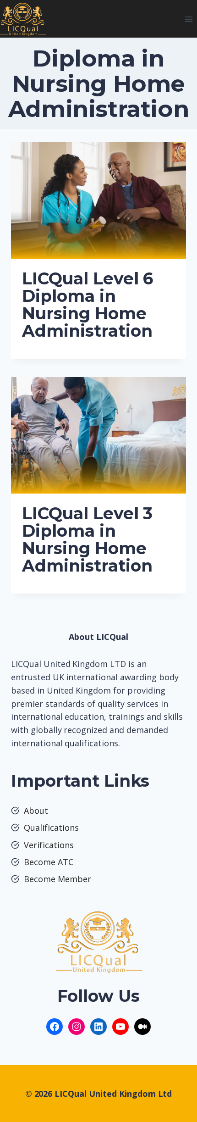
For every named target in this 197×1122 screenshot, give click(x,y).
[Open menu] (188, 19)
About (36, 810)
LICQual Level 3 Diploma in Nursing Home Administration (87, 539)
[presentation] (98, 200)
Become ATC (48, 861)
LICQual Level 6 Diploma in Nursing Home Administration (87, 304)
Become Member (57, 878)
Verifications (49, 844)
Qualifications (51, 827)
